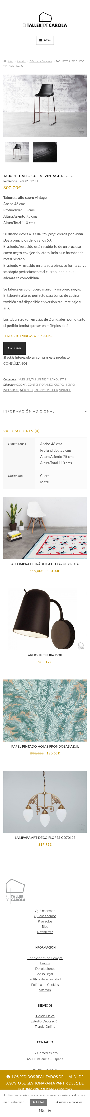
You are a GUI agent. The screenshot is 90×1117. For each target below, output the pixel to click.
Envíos (45, 963)
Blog (45, 926)
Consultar (14, 348)
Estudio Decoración (45, 1021)
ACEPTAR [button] (38, 1102)
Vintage (65, 390)
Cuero (58, 385)
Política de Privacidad (45, 979)
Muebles (21, 61)
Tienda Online (45, 1026)
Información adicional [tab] (29, 411)
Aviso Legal (45, 974)
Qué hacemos (45, 911)
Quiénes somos (45, 916)
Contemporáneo (40, 385)
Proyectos (45, 921)
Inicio (10, 61)
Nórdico (26, 390)
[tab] (45, 421)
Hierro (70, 385)
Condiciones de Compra (45, 958)
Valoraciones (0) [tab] (21, 431)
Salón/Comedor (46, 390)
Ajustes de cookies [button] (69, 1102)
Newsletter (45, 932)
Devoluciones (45, 968)
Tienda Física (45, 1016)
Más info (45, 1110)
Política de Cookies (45, 984)
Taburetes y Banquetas (41, 61)
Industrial (11, 390)
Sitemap (45, 990)
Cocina (21, 385)
